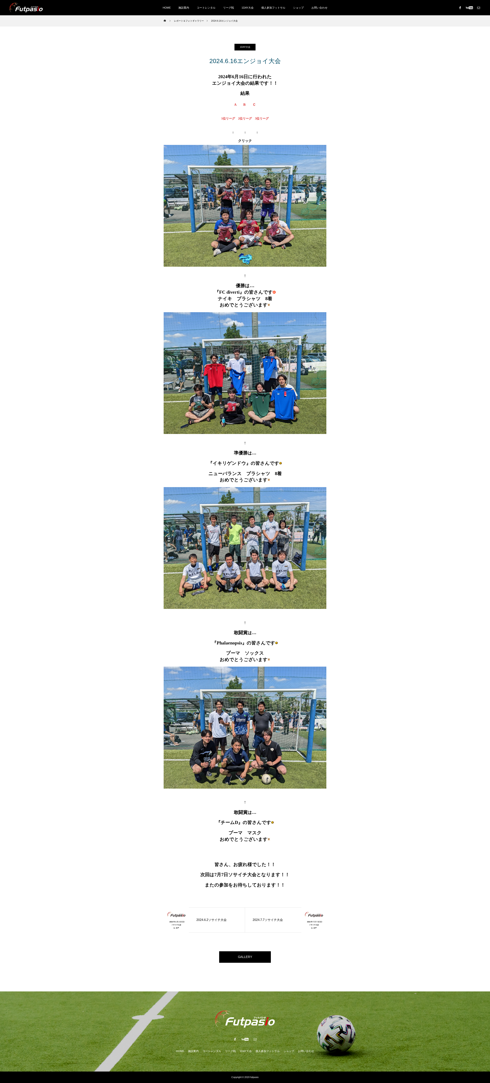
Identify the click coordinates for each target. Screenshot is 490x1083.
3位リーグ (262, 118)
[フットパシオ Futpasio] (26, 7)
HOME (167, 7)
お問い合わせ (319, 7)
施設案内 (183, 7)
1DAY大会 (248, 7)
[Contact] (478, 8)
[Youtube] (469, 8)
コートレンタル (206, 7)
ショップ (298, 7)
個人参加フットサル (273, 7)
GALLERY (245, 957)
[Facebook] (460, 8)
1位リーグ (228, 118)
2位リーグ (245, 118)
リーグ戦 (228, 7)
